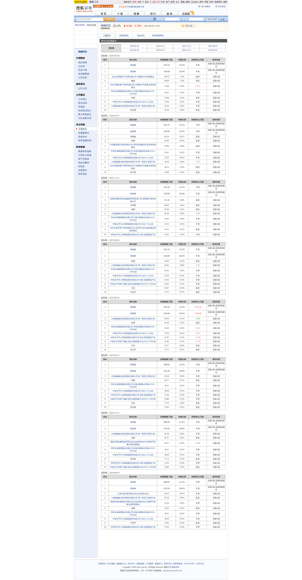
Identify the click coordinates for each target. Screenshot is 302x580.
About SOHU (189, 564)
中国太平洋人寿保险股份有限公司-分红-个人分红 (133, 102)
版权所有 (175, 567)
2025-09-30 (212, 46)
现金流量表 (83, 162)
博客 (206, 2)
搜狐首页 (127, 2)
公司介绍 (200, 564)
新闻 (134, 2)
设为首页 (222, 6)
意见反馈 (122, 7)
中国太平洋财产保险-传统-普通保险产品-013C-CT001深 (133, 284)
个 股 (120, 13)
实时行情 (189, 26)
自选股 (186, 13)
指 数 (136, 13)
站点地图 (111, 564)
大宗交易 (82, 77)
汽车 (163, 2)
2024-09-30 (212, 50)
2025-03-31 (160, 50)
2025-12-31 (186, 46)
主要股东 (82, 129)
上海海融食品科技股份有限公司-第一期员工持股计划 (133, 106)
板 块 (169, 13)
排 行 (153, 13)
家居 (173, 2)
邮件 (201, 2)
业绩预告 (82, 170)
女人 (178, 2)
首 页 (103, 13)
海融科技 (106, 25)
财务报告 (82, 174)
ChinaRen (194, 2)
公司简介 (82, 99)
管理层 (81, 107)
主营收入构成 (84, 155)
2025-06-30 (134, 50)
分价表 (81, 66)
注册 (223, 19)
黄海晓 (133, 65)
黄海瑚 (133, 71)
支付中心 (131, 564)
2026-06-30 (134, 46)
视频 (183, 2)
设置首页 (102, 564)
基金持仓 (82, 137)
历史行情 (82, 70)
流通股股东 (83, 133)
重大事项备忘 (84, 114)
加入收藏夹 (205, 6)
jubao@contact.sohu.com (172, 570)
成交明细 (82, 62)
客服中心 (158, 564)
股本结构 (82, 103)
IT (158, 2)
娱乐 (147, 2)
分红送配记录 (84, 118)
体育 (139, 2)
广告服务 (149, 564)
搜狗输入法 (121, 564)
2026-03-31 (160, 46)
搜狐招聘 (140, 564)
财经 (155, 2)
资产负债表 (83, 159)
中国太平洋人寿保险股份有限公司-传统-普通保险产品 (133, 234)
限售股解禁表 (84, 140)
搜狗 (225, 2)
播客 (188, 2)
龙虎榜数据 (83, 74)
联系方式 (168, 564)
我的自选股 (91, 25)
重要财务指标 (84, 151)
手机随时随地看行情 (135, 7)
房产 (168, 2)
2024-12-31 (186, 50)
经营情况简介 (84, 110)
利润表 (81, 166)
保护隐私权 (178, 564)
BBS (211, 2)
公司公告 (82, 88)
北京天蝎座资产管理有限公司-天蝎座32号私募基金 (133, 77)
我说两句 (218, 2)
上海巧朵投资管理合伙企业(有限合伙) (133, 494)
